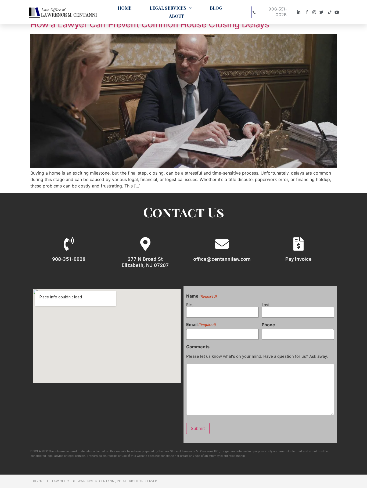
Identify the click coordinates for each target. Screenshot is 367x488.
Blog (216, 8)
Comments (198, 347)
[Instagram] (315, 12)
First (190, 304)
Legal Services (168, 8)
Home (124, 8)
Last (265, 304)
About (176, 16)
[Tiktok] (330, 12)
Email (201, 324)
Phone (268, 325)
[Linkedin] (299, 12)
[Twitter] (323, 12)
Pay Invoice (298, 259)
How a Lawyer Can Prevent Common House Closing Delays (149, 24)
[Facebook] (307, 12)
